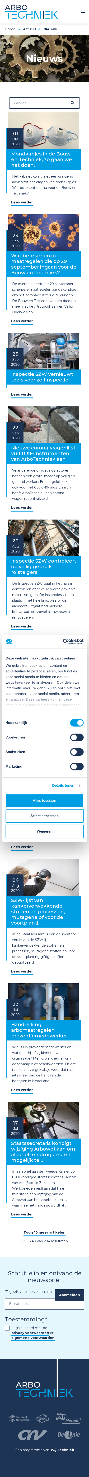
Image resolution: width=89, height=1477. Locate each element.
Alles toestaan (44, 800)
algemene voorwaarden (33, 1338)
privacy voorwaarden (30, 1333)
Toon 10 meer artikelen (44, 1232)
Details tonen (63, 785)
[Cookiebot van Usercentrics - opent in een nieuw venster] (63, 642)
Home (10, 29)
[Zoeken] (75, 102)
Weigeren (44, 831)
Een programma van (44, 1450)
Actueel (29, 29)
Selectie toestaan (44, 816)
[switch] (77, 737)
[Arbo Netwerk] (31, 12)
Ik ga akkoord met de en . (33, 1333)
